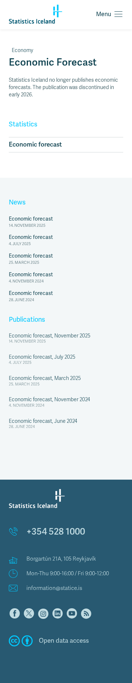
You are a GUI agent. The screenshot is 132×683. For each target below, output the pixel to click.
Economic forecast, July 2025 (42, 357)
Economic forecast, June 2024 (43, 421)
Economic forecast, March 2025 (45, 378)
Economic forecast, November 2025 (49, 336)
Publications (27, 319)
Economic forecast (35, 144)
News (17, 202)
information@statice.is (54, 588)
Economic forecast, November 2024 (49, 399)
